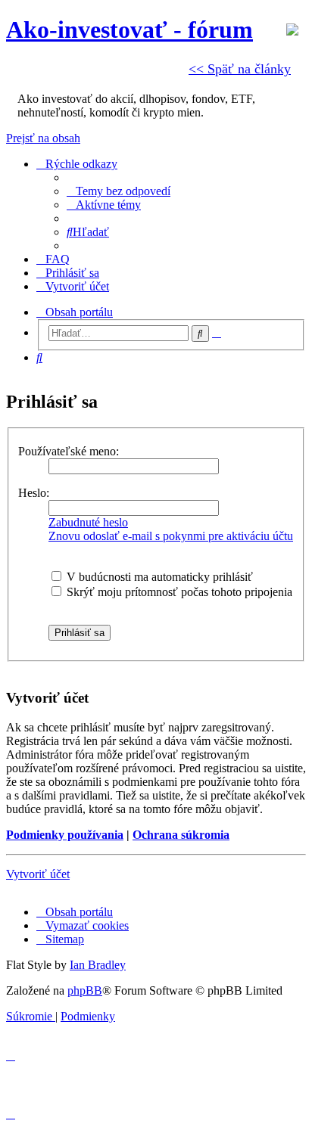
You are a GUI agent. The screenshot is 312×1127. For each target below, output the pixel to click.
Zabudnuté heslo (88, 522)
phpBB (84, 990)
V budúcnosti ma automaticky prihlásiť (158, 576)
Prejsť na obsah (43, 138)
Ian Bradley (98, 964)
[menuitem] (118, 191)
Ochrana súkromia (181, 834)
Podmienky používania (64, 834)
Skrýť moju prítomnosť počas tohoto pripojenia (178, 591)
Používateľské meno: (68, 451)
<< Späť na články (240, 68)
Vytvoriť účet (38, 874)
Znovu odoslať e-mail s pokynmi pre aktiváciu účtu (170, 535)
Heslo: (33, 492)
